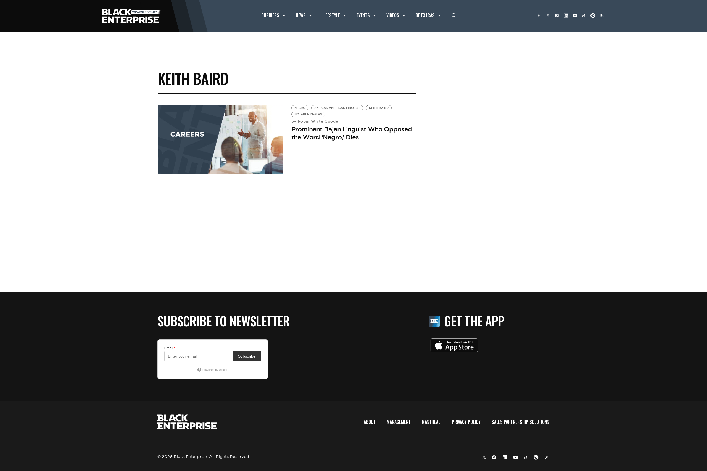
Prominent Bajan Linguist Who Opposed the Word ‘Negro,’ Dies (351, 133)
